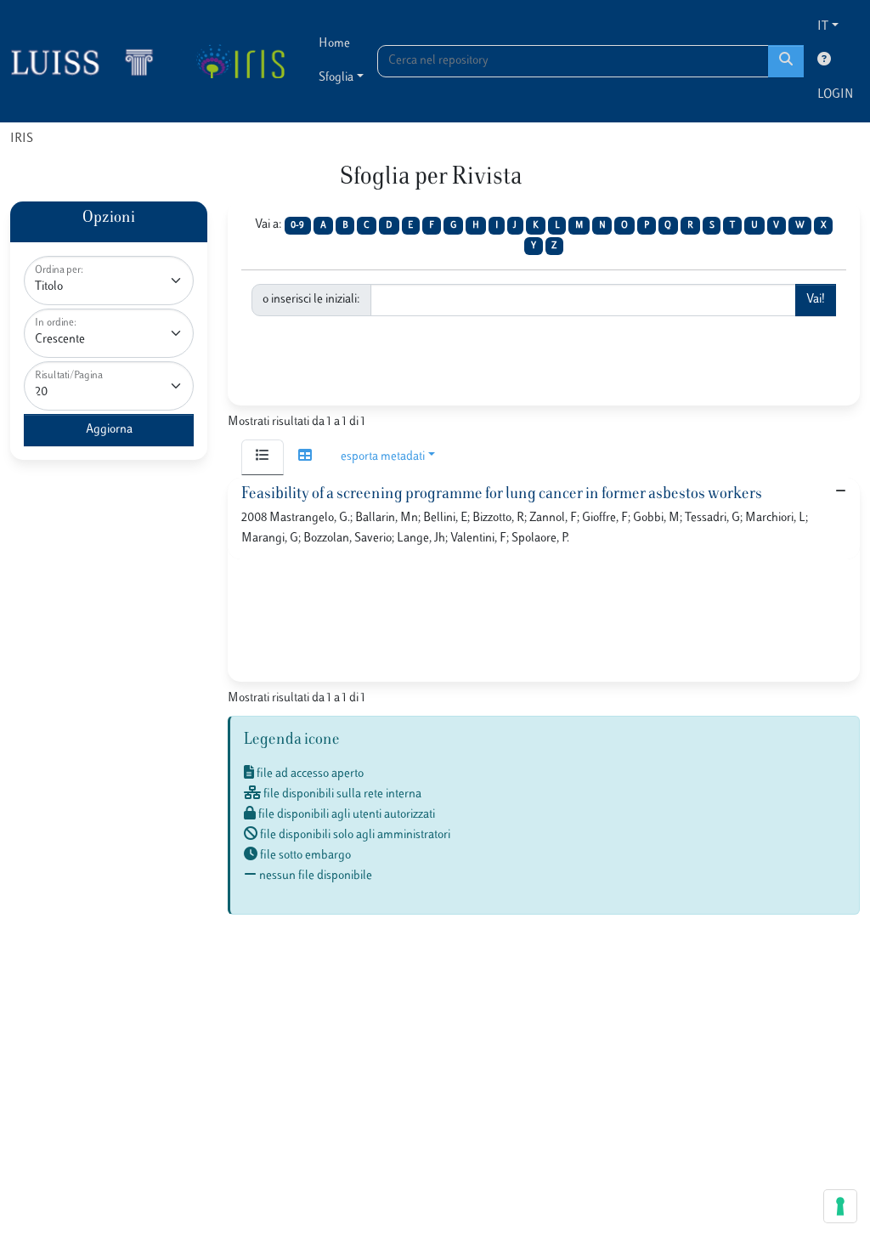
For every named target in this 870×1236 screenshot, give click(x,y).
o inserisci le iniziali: (311, 299)
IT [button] (822, 26)
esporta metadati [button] (383, 457)
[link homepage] (89, 61)
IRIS (21, 139)
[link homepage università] (240, 61)
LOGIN (835, 94)
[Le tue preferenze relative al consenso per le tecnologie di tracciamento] (840, 1206)
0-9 (297, 225)
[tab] (262, 457)
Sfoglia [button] (336, 77)
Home (334, 43)
